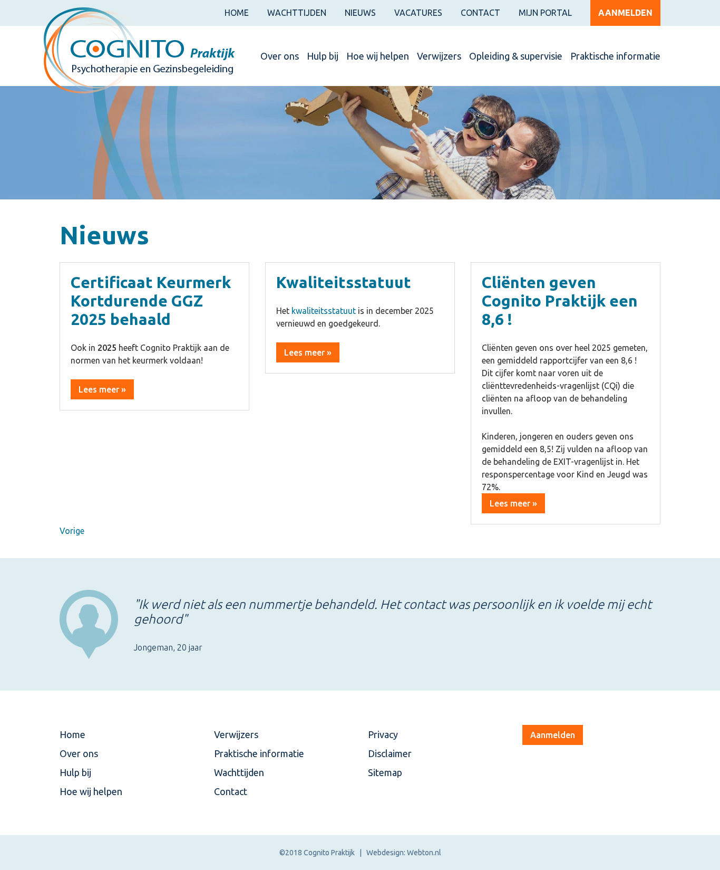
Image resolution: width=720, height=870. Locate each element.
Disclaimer (390, 753)
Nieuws (360, 12)
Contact (480, 12)
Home (237, 12)
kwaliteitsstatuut (323, 311)
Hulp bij (322, 56)
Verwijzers (439, 56)
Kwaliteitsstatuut (343, 282)
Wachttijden (296, 12)
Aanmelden (625, 12)
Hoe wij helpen (377, 56)
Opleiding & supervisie (515, 56)
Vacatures (418, 12)
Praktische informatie (615, 56)
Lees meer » (102, 389)
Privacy (383, 734)
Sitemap (385, 772)
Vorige (72, 531)
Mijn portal (545, 12)
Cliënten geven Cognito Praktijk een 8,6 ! (560, 300)
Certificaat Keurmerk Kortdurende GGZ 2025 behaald (151, 300)
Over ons (279, 56)
